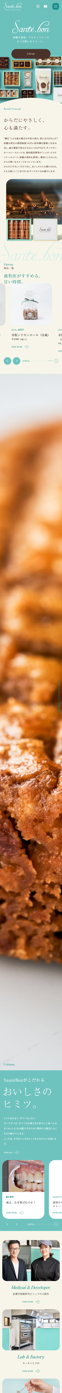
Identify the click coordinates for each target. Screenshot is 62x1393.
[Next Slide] (16, 361)
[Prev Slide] (7, 361)
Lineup (31, 53)
